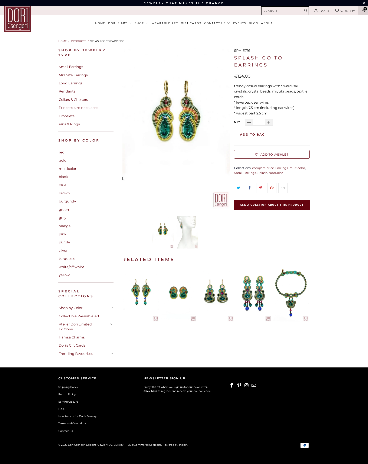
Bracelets (67, 116)
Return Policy (67, 394)
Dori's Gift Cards (72, 345)
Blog (253, 23)
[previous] (128, 129)
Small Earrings (71, 67)
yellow (64, 275)
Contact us (215, 23)
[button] (272, 154)
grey (62, 218)
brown (64, 193)
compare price (263, 168)
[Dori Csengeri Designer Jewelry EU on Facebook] (232, 385)
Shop (140, 23)
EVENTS (239, 23)
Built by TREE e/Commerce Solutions (137, 444)
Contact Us (65, 430)
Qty (237, 121)
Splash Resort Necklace (291, 295)
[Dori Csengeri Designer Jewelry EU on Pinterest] (239, 385)
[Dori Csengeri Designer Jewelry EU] (31, 18)
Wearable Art (165, 23)
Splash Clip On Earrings (178, 295)
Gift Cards (191, 23)
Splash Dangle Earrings (141, 295)
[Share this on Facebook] (249, 188)
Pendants (67, 91)
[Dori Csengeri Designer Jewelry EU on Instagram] (246, 385)
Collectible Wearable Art (79, 316)
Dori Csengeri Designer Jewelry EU (90, 444)
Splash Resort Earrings (253, 295)
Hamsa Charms (72, 337)
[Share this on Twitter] (238, 188)
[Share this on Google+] (271, 188)
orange (65, 226)
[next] (224, 129)
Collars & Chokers (73, 100)
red (62, 152)
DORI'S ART (118, 23)
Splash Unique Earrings (216, 295)
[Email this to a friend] (283, 188)
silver (63, 251)
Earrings (281, 168)
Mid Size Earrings (73, 75)
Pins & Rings (69, 124)
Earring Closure (68, 401)
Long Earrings (70, 83)
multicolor (67, 169)
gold (62, 160)
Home (100, 23)
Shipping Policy (68, 387)
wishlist (348, 11)
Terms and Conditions (72, 423)
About (267, 23)
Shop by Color (70, 308)
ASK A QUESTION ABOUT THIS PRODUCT (272, 204)
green (64, 210)
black (63, 177)
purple (64, 242)
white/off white (71, 267)
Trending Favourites (76, 354)
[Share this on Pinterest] (260, 188)
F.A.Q (61, 409)
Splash (262, 173)
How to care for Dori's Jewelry (77, 416)
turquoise (67, 259)
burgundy (67, 201)
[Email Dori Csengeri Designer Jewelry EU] (254, 385)
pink (62, 234)
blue (62, 185)
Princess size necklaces (78, 108)
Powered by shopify (175, 444)
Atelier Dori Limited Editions (75, 326)
